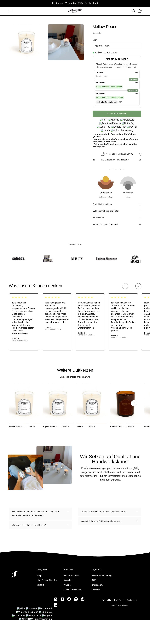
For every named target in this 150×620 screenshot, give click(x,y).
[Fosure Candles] (75, 11)
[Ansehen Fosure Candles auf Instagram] (55, 599)
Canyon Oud (116, 427)
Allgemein (96, 569)
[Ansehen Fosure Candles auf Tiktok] (62, 599)
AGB (94, 580)
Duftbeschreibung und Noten (106, 211)
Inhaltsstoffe (98, 218)
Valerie (79, 427)
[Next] (138, 286)
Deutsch (130, 600)
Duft (95, 40)
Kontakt (40, 584)
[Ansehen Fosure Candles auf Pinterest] (82, 599)
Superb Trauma (50, 427)
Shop (38, 575)
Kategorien (41, 569)
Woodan (68, 580)
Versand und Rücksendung (105, 224)
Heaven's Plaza (15, 427)
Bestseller (69, 569)
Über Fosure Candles (46, 580)
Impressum (97, 584)
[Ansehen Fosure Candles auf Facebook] (69, 599)
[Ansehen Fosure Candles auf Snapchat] (76, 599)
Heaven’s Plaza (71, 575)
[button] (133, 11)
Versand (96, 589)
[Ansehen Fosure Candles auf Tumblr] (55, 605)
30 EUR (32, 427)
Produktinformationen (102, 204)
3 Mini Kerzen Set (72, 589)
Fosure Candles (122, 605)
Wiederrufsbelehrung (101, 575)
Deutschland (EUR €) (111, 600)
